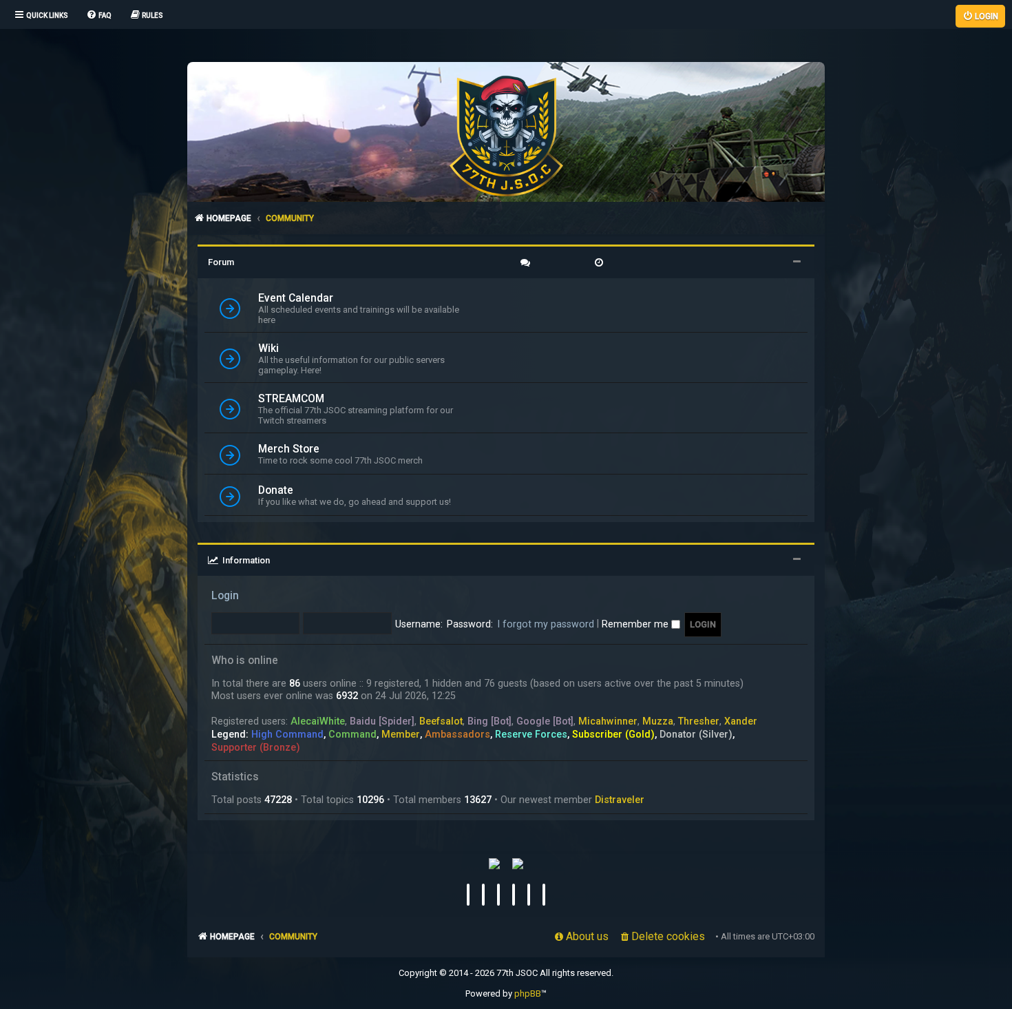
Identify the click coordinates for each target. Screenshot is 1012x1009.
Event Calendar (295, 298)
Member (400, 734)
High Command (287, 734)
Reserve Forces (531, 734)
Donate (275, 490)
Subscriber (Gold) (613, 734)
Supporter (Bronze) (255, 747)
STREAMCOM (291, 399)
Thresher (698, 721)
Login (225, 596)
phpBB (527, 993)
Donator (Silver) (696, 734)
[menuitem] (99, 15)
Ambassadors (457, 734)
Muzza (657, 721)
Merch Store (288, 449)
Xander (740, 721)
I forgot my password (545, 624)
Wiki (268, 348)
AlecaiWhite (318, 721)
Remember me (636, 624)
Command (352, 734)
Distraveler (619, 799)
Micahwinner (607, 721)
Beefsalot (441, 721)
